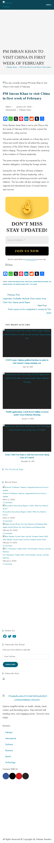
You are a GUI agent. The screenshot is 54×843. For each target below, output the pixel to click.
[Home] (3, 67)
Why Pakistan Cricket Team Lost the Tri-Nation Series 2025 (24, 539)
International (11, 110)
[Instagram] (25, 776)
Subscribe (10, 664)
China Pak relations (16, 282)
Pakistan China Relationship (36, 282)
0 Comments (7, 502)
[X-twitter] (12, 776)
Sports (8, 756)
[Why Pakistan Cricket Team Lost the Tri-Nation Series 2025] (25, 536)
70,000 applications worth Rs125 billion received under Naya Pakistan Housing (27, 413)
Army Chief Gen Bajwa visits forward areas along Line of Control (27, 456)
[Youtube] (19, 776)
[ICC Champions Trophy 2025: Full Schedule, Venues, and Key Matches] (27, 550)
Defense (9, 744)
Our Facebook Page (14, 469)
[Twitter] (9, 636)
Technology (10, 762)
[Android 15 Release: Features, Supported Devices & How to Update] (27, 488)
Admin (8, 106)
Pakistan (8, 732)
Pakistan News (25, 110)
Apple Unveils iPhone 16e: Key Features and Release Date (24, 527)
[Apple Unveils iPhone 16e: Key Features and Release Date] (25, 524)
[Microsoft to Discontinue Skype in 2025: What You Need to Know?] (27, 507)
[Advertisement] (27, 31)
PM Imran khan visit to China (25, 284)
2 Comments (7, 564)
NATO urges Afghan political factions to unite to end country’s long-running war (27, 361)
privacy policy (31, 259)
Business (9, 750)
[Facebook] (5, 636)
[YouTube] (14, 636)
